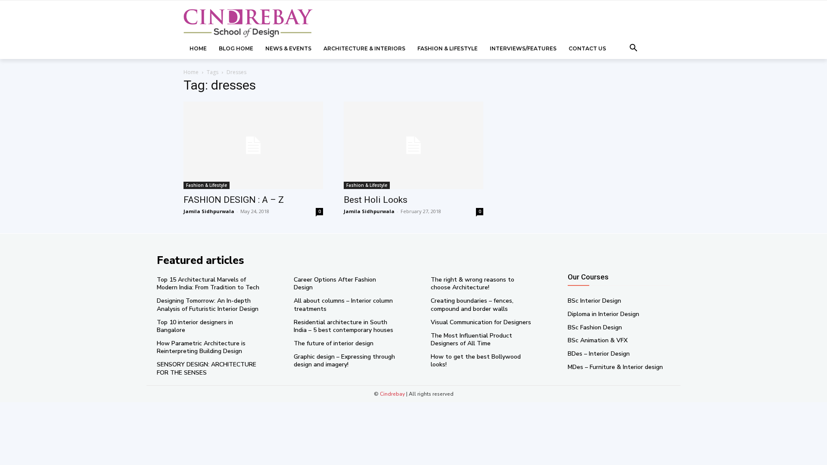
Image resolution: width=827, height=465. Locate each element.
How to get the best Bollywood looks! (476, 361)
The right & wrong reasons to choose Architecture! (472, 283)
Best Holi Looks (375, 200)
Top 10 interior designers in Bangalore (195, 326)
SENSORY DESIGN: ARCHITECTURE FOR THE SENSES (206, 368)
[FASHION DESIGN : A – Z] (253, 145)
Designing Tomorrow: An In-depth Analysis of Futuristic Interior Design (207, 305)
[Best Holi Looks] (413, 145)
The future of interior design (333, 343)
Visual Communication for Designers (481, 322)
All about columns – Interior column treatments (343, 305)
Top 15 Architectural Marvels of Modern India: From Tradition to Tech (208, 283)
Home (191, 72)
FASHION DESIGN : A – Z (233, 200)
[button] (633, 48)
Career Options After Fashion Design (335, 283)
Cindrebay (392, 394)
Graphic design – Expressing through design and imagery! (344, 361)
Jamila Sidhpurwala (208, 211)
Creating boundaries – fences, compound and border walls (472, 305)
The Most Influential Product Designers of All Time (471, 339)
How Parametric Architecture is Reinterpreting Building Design (201, 347)
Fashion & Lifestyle (206, 185)
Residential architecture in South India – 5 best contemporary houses (343, 326)
